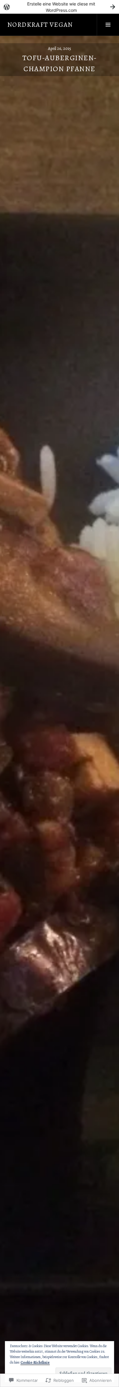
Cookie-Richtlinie (35, 1362)
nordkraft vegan (40, 24)
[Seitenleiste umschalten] (108, 25)
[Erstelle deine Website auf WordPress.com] (59, 7)
